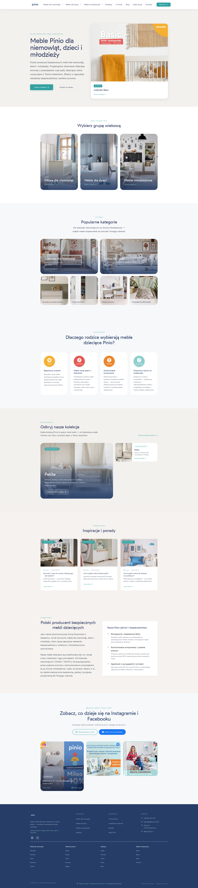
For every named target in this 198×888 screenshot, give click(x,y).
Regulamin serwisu (162, 883)
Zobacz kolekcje (41, 87)
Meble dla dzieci (72, 4)
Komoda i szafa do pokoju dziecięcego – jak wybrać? (58, 574)
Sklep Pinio (163, 4)
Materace (33, 862)
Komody (32, 854)
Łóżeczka (33, 850)
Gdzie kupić (137, 4)
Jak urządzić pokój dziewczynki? (95, 573)
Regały (67, 866)
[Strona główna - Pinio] (35, 4)
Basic (102, 866)
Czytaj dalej (47, 586)
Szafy (32, 858)
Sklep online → (149, 831)
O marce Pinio (113, 819)
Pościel (32, 866)
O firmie (119, 4)
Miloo (102, 862)
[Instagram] (37, 838)
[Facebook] (32, 838)
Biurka (67, 854)
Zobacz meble (51, 184)
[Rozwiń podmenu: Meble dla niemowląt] (62, 4)
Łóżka (67, 850)
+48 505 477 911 (149, 818)
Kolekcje (108, 4)
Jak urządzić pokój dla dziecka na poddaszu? (135, 574)
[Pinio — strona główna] (33, 815)
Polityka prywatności (147, 883)
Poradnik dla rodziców (116, 823)
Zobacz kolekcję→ (100, 94)
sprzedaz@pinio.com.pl (151, 822)
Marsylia (103, 854)
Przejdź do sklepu (66, 87)
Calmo (103, 858)
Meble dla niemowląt (51, 4)
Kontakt (149, 4)
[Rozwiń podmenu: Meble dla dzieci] (80, 4)
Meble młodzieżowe (92, 4)
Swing (102, 850)
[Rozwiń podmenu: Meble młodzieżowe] (102, 4)
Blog (127, 4)
